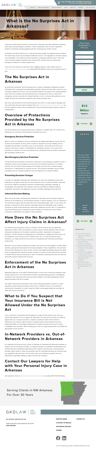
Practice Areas (43, 7)
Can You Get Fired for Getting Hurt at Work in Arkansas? (84, 236)
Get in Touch (90, 7)
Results (73, 7)
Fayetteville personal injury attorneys (51, 105)
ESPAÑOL (81, 7)
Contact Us (80, 419)
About (32, 7)
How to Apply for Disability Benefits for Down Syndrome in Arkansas (85, 242)
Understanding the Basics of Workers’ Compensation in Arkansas (85, 248)
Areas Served (56, 7)
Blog (66, 7)
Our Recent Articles (63, 426)
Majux (71, 446)
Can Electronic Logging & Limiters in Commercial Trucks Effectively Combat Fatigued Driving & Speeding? (85, 256)
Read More (84, 123)
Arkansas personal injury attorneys (16, 69)
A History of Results (63, 423)
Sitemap (59, 430)
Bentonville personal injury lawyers (32, 376)
